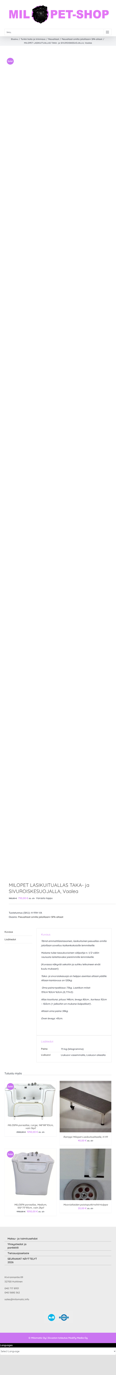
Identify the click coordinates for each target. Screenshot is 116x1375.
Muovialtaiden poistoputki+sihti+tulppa (85, 1204)
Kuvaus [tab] (9, 931)
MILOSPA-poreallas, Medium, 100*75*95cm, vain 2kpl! (30, 1206)
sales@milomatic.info (17, 1299)
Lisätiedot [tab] (10, 939)
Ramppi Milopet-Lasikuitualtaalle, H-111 (85, 1136)
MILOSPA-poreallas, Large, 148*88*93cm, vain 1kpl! (30, 1127)
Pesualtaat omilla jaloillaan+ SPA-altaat (40, 916)
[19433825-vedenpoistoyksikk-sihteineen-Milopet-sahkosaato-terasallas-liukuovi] (58, 464)
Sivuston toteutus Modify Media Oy (68, 1337)
